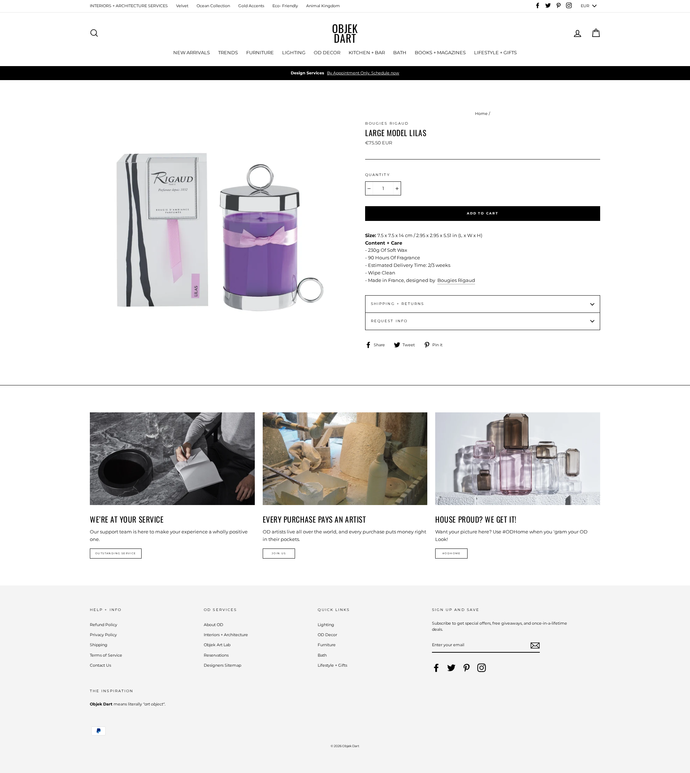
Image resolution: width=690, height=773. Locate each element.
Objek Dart (345, 33)
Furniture (327, 644)
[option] (345, 73)
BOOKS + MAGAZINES (440, 52)
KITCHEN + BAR (367, 52)
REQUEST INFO (389, 321)
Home (481, 113)
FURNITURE (260, 52)
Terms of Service (106, 655)
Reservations (216, 655)
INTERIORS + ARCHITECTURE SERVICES (129, 5)
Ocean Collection (213, 5)
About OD (213, 624)
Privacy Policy (103, 634)
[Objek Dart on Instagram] (481, 667)
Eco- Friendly (285, 5)
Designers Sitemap (222, 665)
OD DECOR (327, 52)
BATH (399, 52)
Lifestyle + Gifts (332, 665)
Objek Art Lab (217, 644)
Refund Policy (103, 624)
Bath (322, 655)
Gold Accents (251, 5)
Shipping (98, 644)
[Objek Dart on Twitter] (451, 667)
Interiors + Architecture (226, 634)
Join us (279, 553)
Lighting (326, 624)
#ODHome (451, 553)
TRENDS (228, 52)
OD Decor (327, 634)
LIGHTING (293, 52)
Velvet (182, 5)
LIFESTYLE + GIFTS (495, 52)
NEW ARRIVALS (191, 52)
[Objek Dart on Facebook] (436, 667)
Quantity (377, 174)
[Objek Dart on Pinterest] (466, 667)
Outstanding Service (115, 553)
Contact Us (100, 665)
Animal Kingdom (323, 5)
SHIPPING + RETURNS (397, 303)
